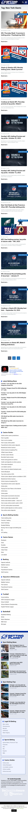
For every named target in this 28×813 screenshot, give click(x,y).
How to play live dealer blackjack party (11, 469)
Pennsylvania (6, 726)
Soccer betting (5, 597)
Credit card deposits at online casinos (11, 462)
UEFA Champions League (7, 599)
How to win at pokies (6, 440)
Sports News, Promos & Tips (10, 742)
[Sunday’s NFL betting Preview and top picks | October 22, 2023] (14, 123)
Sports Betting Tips (23, 14)
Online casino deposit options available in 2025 (13, 476)
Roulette (3, 545)
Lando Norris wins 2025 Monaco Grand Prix (16, 663)
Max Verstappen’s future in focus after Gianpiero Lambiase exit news (18, 647)
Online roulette (6, 769)
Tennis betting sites (6, 518)
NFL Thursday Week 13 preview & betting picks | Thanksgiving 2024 (13, 34)
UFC (4, 746)
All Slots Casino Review (7, 454)
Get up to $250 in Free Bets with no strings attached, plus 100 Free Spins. (16, 371)
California (5, 730)
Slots (2, 542)
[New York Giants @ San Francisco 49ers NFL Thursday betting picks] (14, 192)
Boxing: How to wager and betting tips (11, 527)
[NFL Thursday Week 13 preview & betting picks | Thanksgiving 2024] (14, 20)
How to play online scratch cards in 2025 (12, 503)
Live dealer (4, 554)
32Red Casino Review (6, 452)
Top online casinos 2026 (7, 474)
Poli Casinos (4, 567)
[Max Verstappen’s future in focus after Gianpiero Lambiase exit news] (5, 651)
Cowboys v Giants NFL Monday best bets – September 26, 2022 (13, 309)
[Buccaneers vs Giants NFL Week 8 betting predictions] (14, 329)
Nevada (5, 728)
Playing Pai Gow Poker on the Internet (11, 488)
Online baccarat (7, 771)
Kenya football (5, 602)
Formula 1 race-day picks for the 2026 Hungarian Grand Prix (11, 384)
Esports (5, 751)
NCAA (2, 617)
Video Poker (4, 550)
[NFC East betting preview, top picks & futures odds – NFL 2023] (14, 226)
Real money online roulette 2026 (9, 498)
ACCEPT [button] (14, 810)
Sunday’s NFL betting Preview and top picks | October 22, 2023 (13, 137)
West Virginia (6, 732)
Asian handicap (5, 523)
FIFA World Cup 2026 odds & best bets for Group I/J (12, 421)
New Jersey (6, 724)
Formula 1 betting (5, 520)
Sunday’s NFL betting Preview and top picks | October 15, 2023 (13, 172)
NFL (2, 530)
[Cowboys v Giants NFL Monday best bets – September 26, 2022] (14, 295)
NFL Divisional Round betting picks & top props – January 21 (13, 275)
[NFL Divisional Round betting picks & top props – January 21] (14, 260)
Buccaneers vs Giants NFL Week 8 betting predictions (13, 344)
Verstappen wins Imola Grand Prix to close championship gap (18, 671)
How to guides (5, 438)
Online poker (4, 493)
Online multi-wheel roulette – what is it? (11, 500)
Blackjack (3, 540)
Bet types (3, 624)
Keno (2, 552)
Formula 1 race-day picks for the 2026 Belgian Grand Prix (13, 393)
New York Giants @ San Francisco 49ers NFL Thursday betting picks (13, 206)
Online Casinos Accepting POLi (9, 450)
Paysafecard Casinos (6, 569)
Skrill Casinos (4, 572)
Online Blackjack (5, 471)
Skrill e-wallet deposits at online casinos (11, 508)
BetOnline (16, 374)
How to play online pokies (8, 442)
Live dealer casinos (6, 467)
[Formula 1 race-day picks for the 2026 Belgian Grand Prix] (5, 708)
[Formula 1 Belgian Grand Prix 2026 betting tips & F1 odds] (5, 717)
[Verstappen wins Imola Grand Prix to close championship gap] (5, 677)
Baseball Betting (5, 525)
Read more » (4, 41)
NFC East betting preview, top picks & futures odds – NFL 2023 (13, 240)
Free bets (5, 744)
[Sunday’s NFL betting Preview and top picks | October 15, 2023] (14, 157)
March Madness (5, 619)
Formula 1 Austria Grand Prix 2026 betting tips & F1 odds (13, 412)
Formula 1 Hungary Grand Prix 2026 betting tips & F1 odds (14, 389)
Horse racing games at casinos (9, 459)
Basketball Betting (6, 614)
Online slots (4, 486)
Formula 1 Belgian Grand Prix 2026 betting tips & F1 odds (13, 398)
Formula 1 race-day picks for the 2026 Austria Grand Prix (13, 407)
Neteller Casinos (5, 565)
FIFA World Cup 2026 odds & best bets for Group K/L (12, 417)
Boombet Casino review (7, 457)
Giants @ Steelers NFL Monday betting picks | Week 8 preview (12, 68)
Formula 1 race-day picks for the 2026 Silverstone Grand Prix (11, 403)
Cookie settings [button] (20, 808)
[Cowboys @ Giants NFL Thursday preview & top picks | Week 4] (14, 88)
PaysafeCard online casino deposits (10, 445)
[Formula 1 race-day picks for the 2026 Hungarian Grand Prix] (5, 691)
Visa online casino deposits (8, 510)
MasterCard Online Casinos (8, 447)
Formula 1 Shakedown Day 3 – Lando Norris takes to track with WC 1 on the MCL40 (18, 655)
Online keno (4, 491)
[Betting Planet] (9, 2)
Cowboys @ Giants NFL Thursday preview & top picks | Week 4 (13, 103)
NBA (4, 753)
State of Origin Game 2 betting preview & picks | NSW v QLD (14, 426)
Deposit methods (5, 562)
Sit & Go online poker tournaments (10, 505)
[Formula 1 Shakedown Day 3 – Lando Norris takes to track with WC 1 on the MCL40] (5, 660)
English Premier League (7, 607)
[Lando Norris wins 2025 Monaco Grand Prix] (5, 669)
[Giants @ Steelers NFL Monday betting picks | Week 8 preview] (14, 54)
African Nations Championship (9, 604)
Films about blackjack (7, 464)
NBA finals (4, 622)
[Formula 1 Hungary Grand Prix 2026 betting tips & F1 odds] (5, 700)
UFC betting (4, 532)
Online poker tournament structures (10, 496)
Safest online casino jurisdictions (10, 435)
